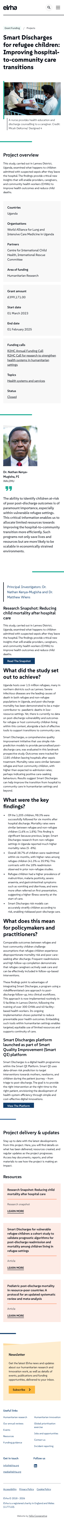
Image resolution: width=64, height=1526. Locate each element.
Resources (8, 1436)
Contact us (39, 1439)
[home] (10, 7)
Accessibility (10, 1489)
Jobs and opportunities (46, 1433)
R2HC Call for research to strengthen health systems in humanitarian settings (31, 360)
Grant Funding (12, 28)
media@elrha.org (12, 1471)
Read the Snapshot (19, 661)
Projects (31, 28)
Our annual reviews (13, 1423)
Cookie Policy (44, 1489)
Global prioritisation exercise (44, 1425)
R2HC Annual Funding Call (25, 351)
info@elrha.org (11, 1465)
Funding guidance (12, 1442)
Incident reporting (43, 1446)
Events (6, 1429)
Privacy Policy (26, 1489)
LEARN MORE (15, 1211)
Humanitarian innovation (47, 1417)
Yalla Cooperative (38, 1515)
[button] (57, 7)
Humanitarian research (15, 1417)
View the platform (18, 1106)
